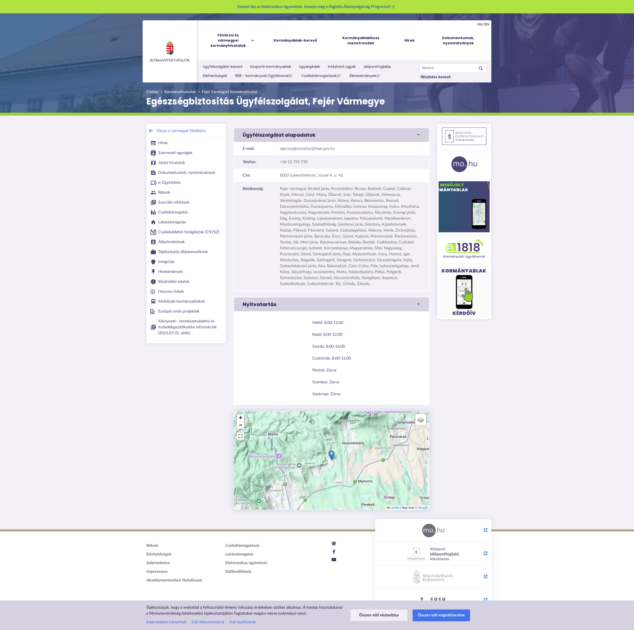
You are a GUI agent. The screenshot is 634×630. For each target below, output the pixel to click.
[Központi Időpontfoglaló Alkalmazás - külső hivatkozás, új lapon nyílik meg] (433, 554)
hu (479, 24)
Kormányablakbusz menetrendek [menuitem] (360, 40)
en (486, 24)
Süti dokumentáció (207, 622)
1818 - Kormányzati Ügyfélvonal (262, 75)
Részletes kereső (435, 77)
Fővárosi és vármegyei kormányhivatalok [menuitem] (228, 40)
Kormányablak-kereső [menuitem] (295, 40)
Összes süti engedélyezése (441, 615)
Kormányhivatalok (169, 60)
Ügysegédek (309, 66)
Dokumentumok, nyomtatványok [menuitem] (458, 40)
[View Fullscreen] (240, 436)
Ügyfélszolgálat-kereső (222, 66)
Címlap (152, 92)
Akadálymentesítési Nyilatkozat (174, 580)
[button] (331, 135)
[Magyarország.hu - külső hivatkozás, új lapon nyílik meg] (433, 530)
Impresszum (156, 572)
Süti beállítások (242, 622)
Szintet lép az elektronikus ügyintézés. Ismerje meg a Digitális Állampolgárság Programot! (315, 7)
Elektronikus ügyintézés (246, 563)
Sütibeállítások (238, 572)
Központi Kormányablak (270, 66)
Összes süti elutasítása (379, 615)
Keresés (481, 69)
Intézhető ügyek (342, 66)
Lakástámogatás (239, 554)
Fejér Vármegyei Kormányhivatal (229, 92)
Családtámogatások (319, 75)
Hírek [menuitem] (409, 40)
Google (423, 507)
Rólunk (152, 546)
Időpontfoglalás (377, 66)
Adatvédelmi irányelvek (166, 622)
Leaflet (394, 507)
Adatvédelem (158, 563)
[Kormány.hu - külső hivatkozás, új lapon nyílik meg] (433, 577)
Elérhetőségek (215, 75)
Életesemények (363, 75)
